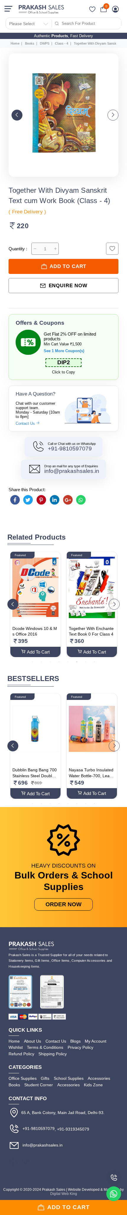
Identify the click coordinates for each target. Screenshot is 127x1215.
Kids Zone (93, 1084)
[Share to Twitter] (28, 500)
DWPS (44, 43)
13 (32, 803)
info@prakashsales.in (71, 471)
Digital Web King (63, 1194)
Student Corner (38, 1084)
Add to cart (68, 266)
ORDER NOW (63, 904)
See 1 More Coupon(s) (64, 351)
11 (103, 797)
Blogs (75, 1041)
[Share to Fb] (15, 500)
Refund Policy (21, 1053)
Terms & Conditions (45, 1047)
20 (94, 803)
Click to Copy (63, 372)
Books (30, 43)
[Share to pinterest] (41, 500)
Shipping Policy (52, 1053)
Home (15, 43)
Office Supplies (23, 1078)
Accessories (99, 1078)
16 (59, 803)
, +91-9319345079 (72, 1129)
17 (68, 803)
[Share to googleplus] (67, 500)
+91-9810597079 (70, 448)
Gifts (45, 1078)
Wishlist (16, 1047)
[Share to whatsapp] (81, 500)
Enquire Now (68, 285)
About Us (32, 1041)
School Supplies (69, 1078)
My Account (95, 1041)
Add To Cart (38, 652)
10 (94, 797)
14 (41, 803)
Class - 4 (61, 43)
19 (86, 803)
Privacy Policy (80, 1047)
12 (112, 797)
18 (77, 803)
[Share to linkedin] (54, 500)
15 (50, 803)
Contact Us (26, 423)
